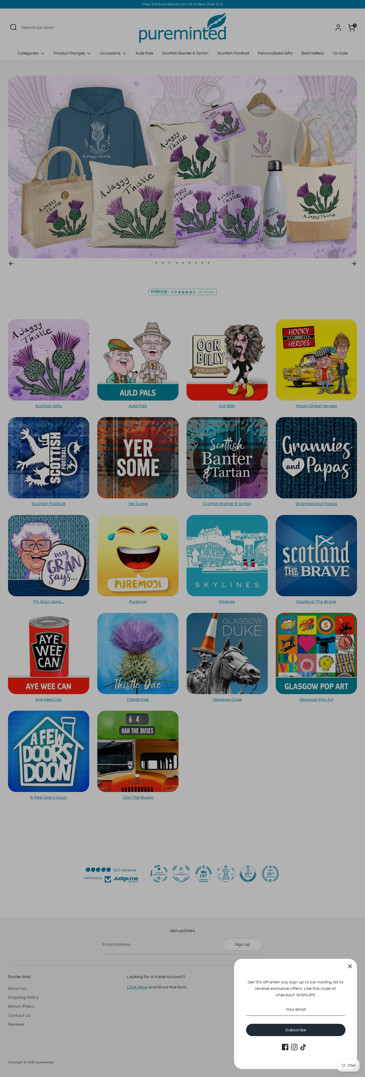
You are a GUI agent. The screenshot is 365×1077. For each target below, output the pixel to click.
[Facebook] (285, 1047)
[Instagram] (294, 1047)
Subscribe (295, 1030)
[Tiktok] (303, 1047)
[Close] (350, 966)
